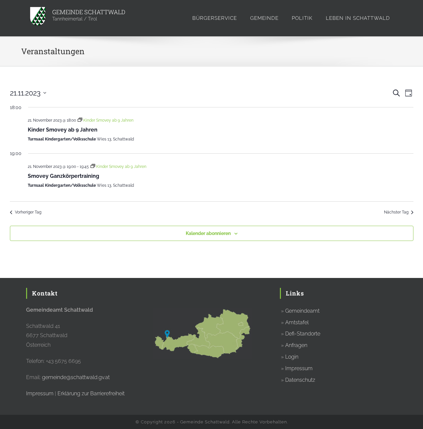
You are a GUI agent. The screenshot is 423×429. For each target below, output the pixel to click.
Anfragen (296, 345)
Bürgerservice (214, 18)
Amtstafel (297, 322)
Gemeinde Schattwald (88, 12)
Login (291, 357)
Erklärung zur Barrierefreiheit (91, 393)
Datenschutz (300, 380)
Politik (302, 18)
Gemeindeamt (302, 311)
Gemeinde (264, 18)
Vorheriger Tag (28, 212)
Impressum (40, 393)
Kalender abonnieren (208, 233)
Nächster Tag (396, 212)
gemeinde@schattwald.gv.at (76, 377)
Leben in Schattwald (358, 18)
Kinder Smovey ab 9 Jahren (62, 130)
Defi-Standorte (302, 334)
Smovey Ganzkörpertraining (63, 176)
